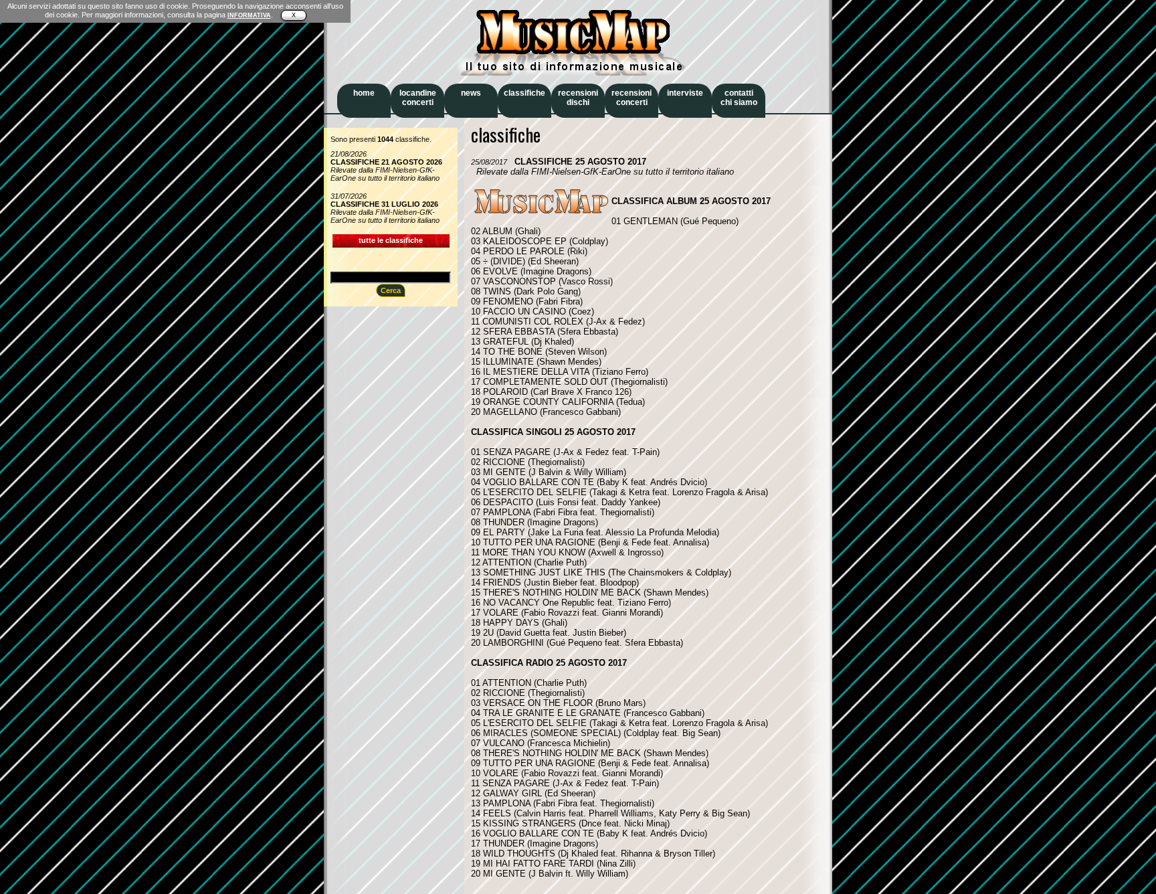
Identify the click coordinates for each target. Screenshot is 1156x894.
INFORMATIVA (249, 15)
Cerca (391, 290)
